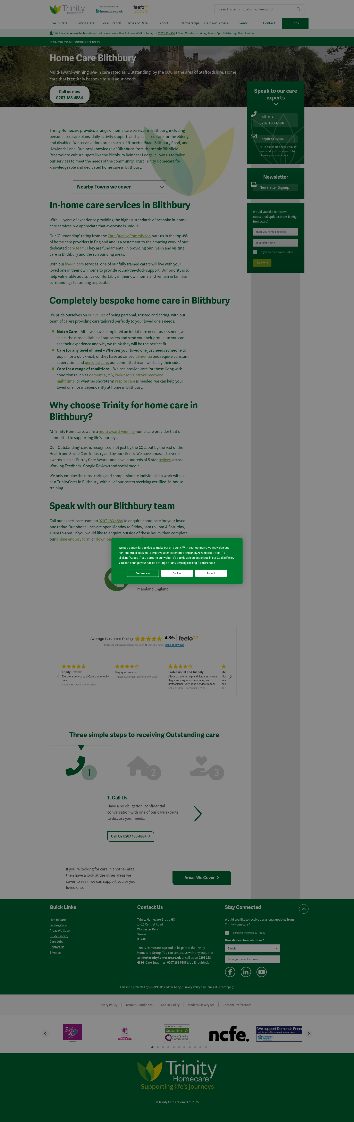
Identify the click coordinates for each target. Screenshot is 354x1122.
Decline (177, 573)
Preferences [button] (207, 562)
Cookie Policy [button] (225, 557)
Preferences (142, 573)
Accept (211, 573)
